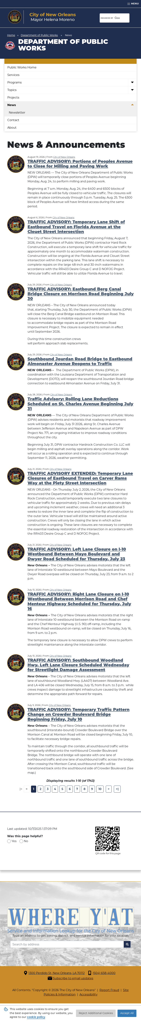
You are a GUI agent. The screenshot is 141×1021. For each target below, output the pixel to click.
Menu (134, 3)
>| (117, 789)
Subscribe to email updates (73, 978)
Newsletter (17, 112)
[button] (132, 82)
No (26, 841)
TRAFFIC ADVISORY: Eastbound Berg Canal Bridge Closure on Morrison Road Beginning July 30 (81, 294)
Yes (14, 841)
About (12, 127)
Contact (13, 120)
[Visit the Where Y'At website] (70, 920)
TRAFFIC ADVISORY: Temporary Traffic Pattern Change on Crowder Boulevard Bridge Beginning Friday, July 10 (78, 715)
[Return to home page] (42, 17)
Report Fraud (109, 990)
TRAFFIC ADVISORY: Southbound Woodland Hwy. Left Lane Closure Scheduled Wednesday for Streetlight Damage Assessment (78, 665)
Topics (12, 90)
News (11, 105)
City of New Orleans (64, 157)
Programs (14, 82)
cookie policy (36, 1017)
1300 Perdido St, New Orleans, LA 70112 (56, 973)
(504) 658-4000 (104, 973)
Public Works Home (22, 67)
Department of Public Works (39, 35)
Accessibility (88, 994)
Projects (13, 97)
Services (13, 75)
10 (100, 789)
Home (11, 35)
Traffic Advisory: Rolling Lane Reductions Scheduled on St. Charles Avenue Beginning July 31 (80, 404)
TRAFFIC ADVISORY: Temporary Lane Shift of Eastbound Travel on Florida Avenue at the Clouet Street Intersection (76, 227)
